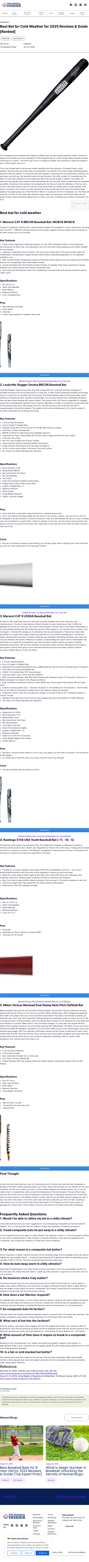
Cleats (51, 13)
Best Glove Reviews (27, 13)
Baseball (5, 13)
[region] (28, 1546)
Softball (71, 13)
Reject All (28, 1553)
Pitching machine (61, 13)
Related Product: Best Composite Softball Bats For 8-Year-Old (44, 381)
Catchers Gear (41, 13)
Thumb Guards (82, 13)
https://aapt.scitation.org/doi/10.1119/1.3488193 (20, 1378)
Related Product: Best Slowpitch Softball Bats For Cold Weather (44, 836)
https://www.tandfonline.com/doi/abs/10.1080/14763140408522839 (28, 1373)
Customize (14, 1553)
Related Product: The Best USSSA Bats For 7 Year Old (44, 612)
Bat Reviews (14, 13)
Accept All (42, 1553)
